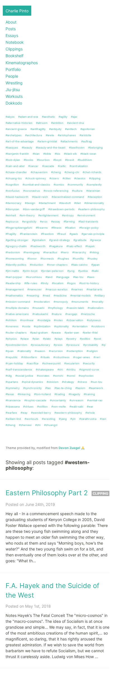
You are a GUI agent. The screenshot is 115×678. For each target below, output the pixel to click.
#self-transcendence (19, 369)
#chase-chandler (16, 172)
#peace (56, 332)
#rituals (45, 357)
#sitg (9, 375)
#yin (73, 418)
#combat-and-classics (36, 184)
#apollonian (87, 129)
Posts (11, 28)
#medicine (60, 295)
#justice (83, 270)
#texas (10, 394)
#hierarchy (79, 252)
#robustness (61, 357)
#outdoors (98, 326)
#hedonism (13, 252)
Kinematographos (22, 62)
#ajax (74, 116)
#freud (61, 233)
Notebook (15, 42)
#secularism (71, 363)
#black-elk (70, 153)
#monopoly (61, 301)
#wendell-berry (41, 412)
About (11, 22)
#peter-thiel (90, 332)
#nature (57, 314)
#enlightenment (48, 215)
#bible (47, 153)
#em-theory (27, 215)
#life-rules (30, 283)
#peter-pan (71, 332)
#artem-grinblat (47, 141)
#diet (77, 203)
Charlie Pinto (17, 10)
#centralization (79, 166)
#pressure (73, 344)
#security (89, 363)
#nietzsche (88, 314)
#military (99, 295)
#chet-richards (92, 172)
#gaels (74, 233)
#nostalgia (43, 320)
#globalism (38, 240)
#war (90, 406)
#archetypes (13, 135)
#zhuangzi (50, 425)
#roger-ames (81, 357)
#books (28, 159)
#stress (82, 381)
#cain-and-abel (15, 166)
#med (46, 295)
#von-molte (58, 406)
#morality (97, 301)
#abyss (10, 116)
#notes (58, 320)
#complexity (94, 184)
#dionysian (12, 209)
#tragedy (74, 394)
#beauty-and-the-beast (50, 147)
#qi (104, 344)
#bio (57, 153)
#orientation (80, 326)
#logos (71, 283)
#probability (90, 344)
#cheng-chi (71, 172)
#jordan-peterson (52, 270)
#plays (58, 338)
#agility (63, 116)
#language (63, 277)
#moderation (42, 301)
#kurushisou (34, 277)
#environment (86, 215)
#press (58, 344)
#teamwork (96, 388)
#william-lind (13, 418)
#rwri (97, 357)
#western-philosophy (68, 412)
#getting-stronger (17, 240)
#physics (11, 338)
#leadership (13, 283)
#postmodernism (16, 344)
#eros (43, 221)
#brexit (69, 159)
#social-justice (24, 375)
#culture (77, 190)
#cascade (48, 166)
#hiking (94, 252)
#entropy (68, 215)
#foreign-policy (89, 227)
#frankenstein (28, 233)
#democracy (13, 203)
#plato (47, 338)
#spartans (12, 381)
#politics (85, 338)
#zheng (10, 425)
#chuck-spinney (35, 178)
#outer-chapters (16, 332)
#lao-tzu (78, 277)
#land (48, 277)
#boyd (57, 159)
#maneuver (34, 289)
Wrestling (14, 82)
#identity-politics (16, 264)
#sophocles (86, 375)
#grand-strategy (59, 240)
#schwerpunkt (51, 363)
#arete (50, 135)
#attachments (69, 141)
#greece (95, 240)
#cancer (33, 166)
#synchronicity (32, 388)
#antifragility (37, 129)
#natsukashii (40, 314)
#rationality (24, 351)
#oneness (12, 326)
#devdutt (65, 203)
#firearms (42, 227)
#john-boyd (30, 270)
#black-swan (88, 153)
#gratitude (80, 240)
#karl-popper (14, 277)
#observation (74, 320)
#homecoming (15, 258)
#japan (95, 264)
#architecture (33, 135)
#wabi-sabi (76, 406)
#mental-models (80, 295)
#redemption (74, 351)
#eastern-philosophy (91, 209)
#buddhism (85, 159)
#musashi (38, 307)
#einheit (11, 215)
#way (24, 412)
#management (15, 289)
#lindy (44, 283)
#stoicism (52, 381)
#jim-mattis (12, 270)
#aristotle (85, 135)
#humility (78, 258)
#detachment (47, 203)
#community (75, 184)
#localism (57, 283)
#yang (63, 418)
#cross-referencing (56, 190)
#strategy (68, 381)
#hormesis (47, 258)
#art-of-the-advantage (20, 141)
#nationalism (95, 307)
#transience (13, 400)
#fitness (56, 227)
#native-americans (17, 314)
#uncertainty (58, 400)
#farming (69, 221)
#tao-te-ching (63, 388)
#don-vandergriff (34, 209)
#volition (42, 406)
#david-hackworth (17, 196)
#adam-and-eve (28, 116)
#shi (60, 369)
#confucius (13, 190)
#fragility (11, 233)
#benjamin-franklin (17, 153)
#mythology (55, 307)
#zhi (37, 425)
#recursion (56, 351)
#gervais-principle (93, 233)
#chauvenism (39, 172)
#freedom (47, 233)
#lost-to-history (89, 283)
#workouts (31, 418)
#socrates (43, 375)
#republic (12, 357)
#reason (40, 351)
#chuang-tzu (14, 178)
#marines (77, 289)
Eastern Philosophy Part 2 (47, 493)
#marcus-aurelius (56, 289)
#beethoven (77, 147)
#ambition (57, 122)
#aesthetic (48, 116)
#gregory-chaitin (16, 246)
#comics (59, 184)
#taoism (80, 388)
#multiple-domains (17, 307)
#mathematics (14, 295)
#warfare (11, 412)
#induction (36, 264)
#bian (36, 153)
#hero (65, 252)
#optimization (42, 326)
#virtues (28, 406)
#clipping (94, 178)
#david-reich (40, 196)
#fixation (70, 227)
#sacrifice (33, 363)
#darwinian (93, 190)
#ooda (26, 326)
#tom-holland (42, 394)
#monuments (79, 301)
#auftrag (86, 141)
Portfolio (13, 69)
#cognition (12, 184)
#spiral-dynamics (32, 381)
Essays (12, 35)
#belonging (95, 147)
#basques (12, 147)
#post (97, 338)
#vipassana (13, 406)
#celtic (62, 166)
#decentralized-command (68, 196)
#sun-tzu (96, 381)
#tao (48, 388)
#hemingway (31, 252)
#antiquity (55, 129)
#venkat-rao (94, 400)
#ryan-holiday (14, 363)
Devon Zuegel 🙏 (72, 448)
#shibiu (71, 369)
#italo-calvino (79, 264)
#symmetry (13, 388)
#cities (67, 178)
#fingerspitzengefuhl (19, 227)
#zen (103, 418)
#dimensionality (94, 203)
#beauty (27, 147)
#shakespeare (45, 369)
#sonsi (71, 375)
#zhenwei (25, 425)
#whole (90, 412)
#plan (35, 338)
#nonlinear (27, 320)
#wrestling (48, 418)
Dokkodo (14, 103)
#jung (71, 270)
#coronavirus (31, 190)
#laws (90, 277)
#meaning (33, 295)
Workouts (14, 96)
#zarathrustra (87, 418)
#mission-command (18, 301)
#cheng (56, 172)
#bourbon (43, 159)
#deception (95, 196)
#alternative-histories (19, 122)
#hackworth (37, 246)
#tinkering (24, 394)
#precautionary (40, 344)
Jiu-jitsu (13, 89)
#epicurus (12, 221)
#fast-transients (88, 221)
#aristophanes (67, 135)
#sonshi (58, 375)
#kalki (95, 270)
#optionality (61, 326)
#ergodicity (29, 221)
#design (30, 203)
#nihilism (11, 320)
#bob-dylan (13, 159)
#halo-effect (74, 246)
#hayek (90, 246)
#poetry (71, 338)
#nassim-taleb (75, 307)
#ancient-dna (75, 122)
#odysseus (94, 320)
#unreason (76, 400)
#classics (79, 178)
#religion (92, 351)
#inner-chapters (57, 264)
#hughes (63, 258)
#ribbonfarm (29, 357)
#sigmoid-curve (89, 369)
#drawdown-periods (61, 209)
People (12, 76)
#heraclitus (50, 252)
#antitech (71, 129)
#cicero (54, 178)
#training (89, 394)
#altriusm (41, 122)
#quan (10, 351)
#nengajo (71, 314)
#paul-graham (39, 332)
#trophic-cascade (35, 400)
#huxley (92, 258)
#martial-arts (94, 289)
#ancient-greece (16, 129)
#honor (32, 258)
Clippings (14, 49)
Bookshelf (14, 55)
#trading (59, 394)
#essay (55, 221)
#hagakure (56, 246)
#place (24, 338)
